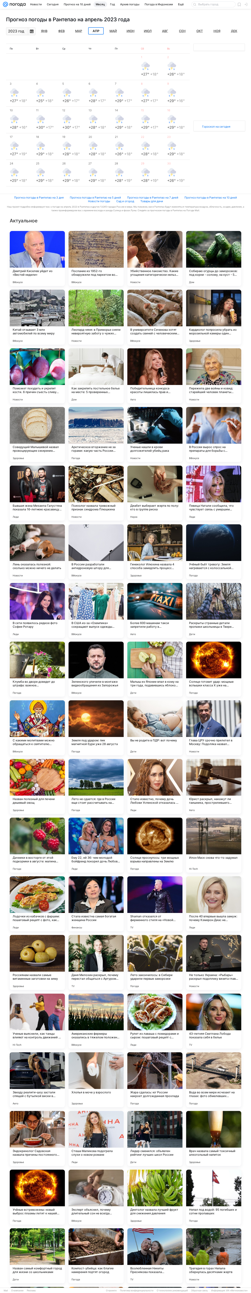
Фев (61, 31)
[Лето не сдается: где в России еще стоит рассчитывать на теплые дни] (96, 786)
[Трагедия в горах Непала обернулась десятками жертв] (213, 1255)
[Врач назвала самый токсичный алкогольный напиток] (213, 1138)
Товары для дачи (151, 201)
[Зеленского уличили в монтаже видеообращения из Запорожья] (96, 669)
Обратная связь (199, 1290)
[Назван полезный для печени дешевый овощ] (37, 786)
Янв (44, 31)
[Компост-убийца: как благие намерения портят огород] (96, 1255)
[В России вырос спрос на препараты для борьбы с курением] (213, 434)
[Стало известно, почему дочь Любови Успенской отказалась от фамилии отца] (154, 786)
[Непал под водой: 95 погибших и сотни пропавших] (213, 1197)
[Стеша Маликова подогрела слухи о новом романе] (96, 1138)
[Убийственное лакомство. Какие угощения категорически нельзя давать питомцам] (154, 258)
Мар (78, 31)
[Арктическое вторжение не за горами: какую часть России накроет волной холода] (96, 434)
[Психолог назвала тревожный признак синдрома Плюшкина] (96, 493)
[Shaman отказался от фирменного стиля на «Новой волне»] (154, 903)
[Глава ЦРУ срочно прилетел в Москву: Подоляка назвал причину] (213, 727)
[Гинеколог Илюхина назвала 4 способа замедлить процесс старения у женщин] (154, 551)
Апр (96, 31)
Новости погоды (99, 201)
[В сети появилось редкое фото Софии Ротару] (37, 610)
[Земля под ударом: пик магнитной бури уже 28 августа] (96, 727)
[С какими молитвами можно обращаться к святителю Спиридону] (37, 727)
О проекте (111, 1290)
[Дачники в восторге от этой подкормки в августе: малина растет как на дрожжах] (37, 845)
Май (113, 31)
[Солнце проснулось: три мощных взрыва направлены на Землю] (154, 845)
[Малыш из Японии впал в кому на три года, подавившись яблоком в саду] (154, 669)
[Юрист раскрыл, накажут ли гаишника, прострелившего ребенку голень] (213, 786)
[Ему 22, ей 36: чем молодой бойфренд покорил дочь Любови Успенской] (96, 845)
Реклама (31, 1290)
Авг (165, 31)
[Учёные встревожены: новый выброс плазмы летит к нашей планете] (37, 1197)
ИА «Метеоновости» (237, 1290)
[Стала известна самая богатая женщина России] (96, 903)
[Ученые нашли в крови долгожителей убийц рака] (154, 434)
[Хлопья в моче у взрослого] (96, 1079)
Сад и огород (125, 201)
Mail (6, 1290)
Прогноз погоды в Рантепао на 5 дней (95, 197)
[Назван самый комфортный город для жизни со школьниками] (37, 1255)
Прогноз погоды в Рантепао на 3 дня (39, 197)
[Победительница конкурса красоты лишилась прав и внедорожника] (154, 375)
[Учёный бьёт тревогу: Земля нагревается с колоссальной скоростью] (213, 551)
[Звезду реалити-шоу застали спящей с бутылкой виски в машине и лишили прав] (37, 1079)
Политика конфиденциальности (136, 1290)
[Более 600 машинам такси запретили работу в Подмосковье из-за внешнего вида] (154, 610)
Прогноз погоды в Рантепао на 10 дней (210, 197)
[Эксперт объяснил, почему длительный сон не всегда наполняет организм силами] (96, 1197)
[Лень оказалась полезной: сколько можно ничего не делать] (37, 551)
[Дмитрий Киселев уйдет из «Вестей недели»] (37, 258)
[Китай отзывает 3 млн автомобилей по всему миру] (37, 317)
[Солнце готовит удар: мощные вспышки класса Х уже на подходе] (213, 669)
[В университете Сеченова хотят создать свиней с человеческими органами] (154, 317)
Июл (148, 31)
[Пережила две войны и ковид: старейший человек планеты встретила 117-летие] (213, 375)
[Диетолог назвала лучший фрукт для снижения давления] (154, 1197)
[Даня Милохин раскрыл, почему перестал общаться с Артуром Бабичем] (96, 962)
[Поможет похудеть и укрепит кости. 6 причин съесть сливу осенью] (37, 375)
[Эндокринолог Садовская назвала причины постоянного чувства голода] (37, 1138)
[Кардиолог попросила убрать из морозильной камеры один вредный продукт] (213, 317)
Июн (131, 31)
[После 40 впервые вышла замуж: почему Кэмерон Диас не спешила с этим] (213, 903)
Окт (199, 31)
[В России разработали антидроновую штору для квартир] (96, 551)
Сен (182, 31)
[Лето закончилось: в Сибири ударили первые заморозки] (154, 962)
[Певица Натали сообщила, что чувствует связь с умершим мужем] (213, 493)
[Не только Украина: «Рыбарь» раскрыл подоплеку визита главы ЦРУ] (213, 962)
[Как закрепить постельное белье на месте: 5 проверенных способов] (96, 375)
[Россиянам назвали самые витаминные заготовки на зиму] (37, 962)
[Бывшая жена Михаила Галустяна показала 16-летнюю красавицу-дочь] (37, 493)
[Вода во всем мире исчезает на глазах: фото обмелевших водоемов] (213, 1079)
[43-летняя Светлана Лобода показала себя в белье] (213, 1021)
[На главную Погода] (17, 4)
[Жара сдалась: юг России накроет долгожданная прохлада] (154, 1079)
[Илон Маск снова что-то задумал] (213, 845)
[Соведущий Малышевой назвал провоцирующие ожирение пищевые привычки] (37, 434)
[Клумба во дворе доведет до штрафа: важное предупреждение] (37, 669)
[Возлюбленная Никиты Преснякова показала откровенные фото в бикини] (154, 1255)
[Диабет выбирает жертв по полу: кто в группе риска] (154, 493)
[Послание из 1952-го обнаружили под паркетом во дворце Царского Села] (96, 258)
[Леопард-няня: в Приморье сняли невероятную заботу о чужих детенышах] (96, 317)
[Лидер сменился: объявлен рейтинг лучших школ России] (154, 1138)
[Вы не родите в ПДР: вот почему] (154, 727)
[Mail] (5, 4)
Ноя (217, 31)
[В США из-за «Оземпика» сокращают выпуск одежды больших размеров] (96, 610)
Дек (234, 31)
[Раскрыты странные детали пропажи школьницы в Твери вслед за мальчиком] (213, 610)
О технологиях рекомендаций (172, 1290)
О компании (17, 1290)
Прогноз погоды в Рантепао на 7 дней (152, 197)
